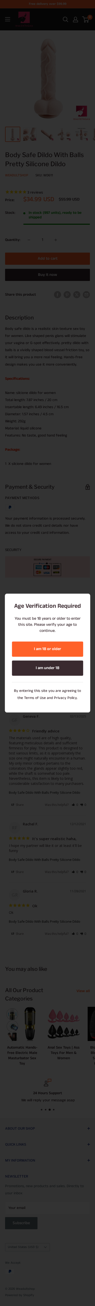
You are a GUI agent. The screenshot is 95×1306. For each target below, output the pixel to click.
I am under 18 (47, 668)
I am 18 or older (47, 649)
